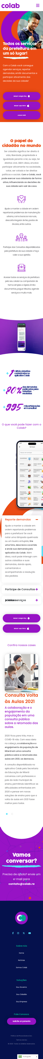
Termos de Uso (21, 1040)
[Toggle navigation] (38, 5)
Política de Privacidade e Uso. (21, 1036)
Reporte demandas (18, 519)
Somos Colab (21, 967)
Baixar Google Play (20, 96)
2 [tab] (12, 814)
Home (21, 953)
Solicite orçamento (21, 1021)
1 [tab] (7, 814)
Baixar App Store (20, 106)
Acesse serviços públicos (15, 600)
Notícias (21, 960)
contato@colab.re (21, 884)
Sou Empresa (21, 1001)
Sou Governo (21, 987)
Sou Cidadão (21, 994)
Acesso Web (22, 115)
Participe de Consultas (20, 589)
